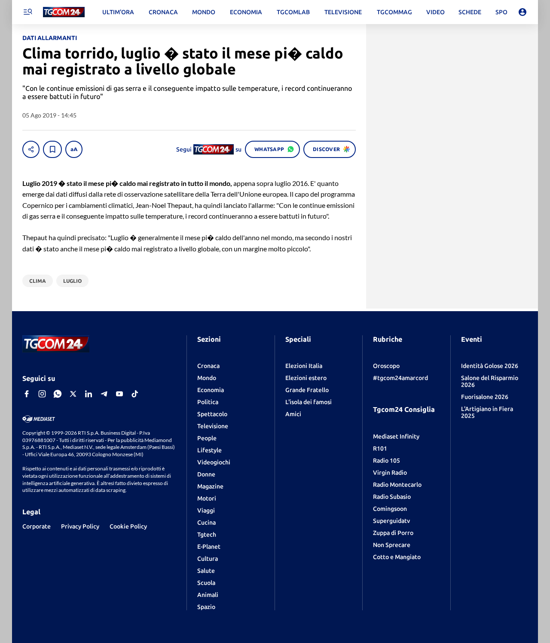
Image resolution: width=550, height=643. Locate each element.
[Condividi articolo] (31, 149)
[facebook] (26, 394)
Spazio (206, 606)
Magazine (210, 486)
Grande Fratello (307, 389)
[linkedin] (88, 394)
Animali (207, 594)
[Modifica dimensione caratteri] (73, 149)
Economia (210, 389)
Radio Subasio (392, 496)
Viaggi (206, 510)
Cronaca (208, 365)
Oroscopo (386, 365)
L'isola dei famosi (308, 402)
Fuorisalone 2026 (484, 396)
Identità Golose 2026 (489, 365)
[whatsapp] (57, 394)
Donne (206, 474)
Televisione (212, 426)
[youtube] (119, 394)
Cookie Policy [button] (128, 526)
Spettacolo (212, 414)
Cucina (206, 522)
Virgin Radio (390, 472)
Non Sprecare (391, 544)
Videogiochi (213, 462)
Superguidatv (391, 520)
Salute (206, 570)
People (207, 438)
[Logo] (64, 12)
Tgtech (206, 534)
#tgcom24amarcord (400, 377)
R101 (380, 448)
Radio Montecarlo (397, 484)
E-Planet (208, 546)
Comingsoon (390, 508)
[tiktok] (135, 394)
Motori (206, 498)
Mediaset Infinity (396, 436)
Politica (207, 402)
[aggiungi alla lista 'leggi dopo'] (52, 149)
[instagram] (42, 394)
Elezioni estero (306, 377)
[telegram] (104, 394)
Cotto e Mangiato (397, 556)
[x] (73, 394)
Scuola (206, 582)
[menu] (27, 12)
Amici (293, 414)
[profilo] (522, 12)
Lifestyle (209, 450)
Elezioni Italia (303, 365)
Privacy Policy (80, 526)
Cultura (207, 558)
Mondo (206, 377)
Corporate (36, 526)
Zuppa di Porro (393, 532)
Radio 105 (386, 460)
